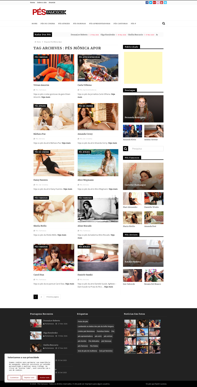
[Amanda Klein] (132, 131)
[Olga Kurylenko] (35, 335)
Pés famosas (79, 24)
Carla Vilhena (85, 85)
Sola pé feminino (106, 351)
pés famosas (106, 341)
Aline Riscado (85, 226)
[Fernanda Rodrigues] (143, 108)
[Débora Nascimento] (154, 350)
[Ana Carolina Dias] (130, 341)
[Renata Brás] (154, 332)
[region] (30, 368)
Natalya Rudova (133, 262)
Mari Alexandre (130, 207)
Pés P (133, 24)
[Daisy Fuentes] (54, 162)
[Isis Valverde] (132, 275)
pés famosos (83, 346)
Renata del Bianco (152, 284)
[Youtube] (161, 2)
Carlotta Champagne (135, 185)
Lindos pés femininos (86, 331)
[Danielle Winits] (153, 198)
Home (32, 2)
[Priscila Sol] (142, 332)
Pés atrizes (64, 24)
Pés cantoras (121, 24)
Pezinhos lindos (103, 331)
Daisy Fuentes (41, 180)
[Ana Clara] (154, 324)
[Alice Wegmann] (98, 162)
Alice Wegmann (86, 180)
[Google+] (154, 2)
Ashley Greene (151, 139)
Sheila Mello (40, 226)
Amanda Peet (150, 226)
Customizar (14, 377)
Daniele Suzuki (85, 275)
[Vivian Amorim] (54, 67)
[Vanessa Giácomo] (142, 350)
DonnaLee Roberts (62, 34)
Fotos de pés (83, 321)
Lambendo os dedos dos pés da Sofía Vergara (96, 326)
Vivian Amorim (41, 85)
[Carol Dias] (54, 257)
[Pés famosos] (49, 12)
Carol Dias (39, 275)
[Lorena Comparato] (142, 341)
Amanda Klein (129, 139)
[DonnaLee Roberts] (35, 323)
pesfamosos (49, 324)
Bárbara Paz (39, 134)
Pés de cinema (48, 24)
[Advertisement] (123, 12)
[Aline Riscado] (98, 208)
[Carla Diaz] (130, 350)
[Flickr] (158, 2)
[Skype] (165, 2)
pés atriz (98, 336)
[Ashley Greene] (153, 131)
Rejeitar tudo (29, 377)
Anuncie (52, 2)
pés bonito (82, 341)
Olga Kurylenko (90, 34)
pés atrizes (108, 336)
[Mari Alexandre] (132, 198)
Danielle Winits (151, 207)
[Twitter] (150, 2)
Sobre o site (42, 2)
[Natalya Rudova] (143, 253)
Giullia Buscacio (118, 34)
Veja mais (45, 97)
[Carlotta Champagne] (143, 176)
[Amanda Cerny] (98, 116)
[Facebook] (147, 2)
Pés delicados (94, 341)
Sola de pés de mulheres (87, 351)
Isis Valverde (129, 284)
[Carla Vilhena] (98, 67)
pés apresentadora (85, 336)
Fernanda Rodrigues (135, 117)
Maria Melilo (129, 226)
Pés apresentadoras (99, 24)
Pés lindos (94, 346)
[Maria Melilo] (132, 217)
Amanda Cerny (85, 134)
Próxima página (53, 297)
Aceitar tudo (44, 377)
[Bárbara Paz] (54, 116)
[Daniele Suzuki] (98, 257)
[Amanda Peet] (153, 217)
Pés (112, 331)
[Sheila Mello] (54, 208)
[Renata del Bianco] (153, 275)
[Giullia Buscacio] (35, 348)
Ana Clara (143, 34)
